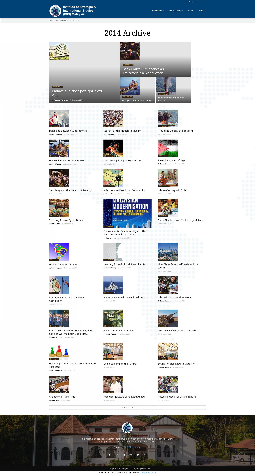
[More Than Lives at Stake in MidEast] (182, 318)
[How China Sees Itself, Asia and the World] (182, 252)
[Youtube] (145, 454)
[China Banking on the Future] (127, 351)
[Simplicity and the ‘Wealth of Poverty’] (73, 178)
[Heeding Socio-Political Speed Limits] (127, 252)
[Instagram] (116, 454)
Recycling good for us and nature (177, 396)
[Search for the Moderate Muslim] (127, 118)
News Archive (190, 2)
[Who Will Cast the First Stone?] (182, 285)
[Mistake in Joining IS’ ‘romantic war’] (127, 148)
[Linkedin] (124, 454)
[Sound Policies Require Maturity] (182, 351)
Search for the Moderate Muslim (122, 130)
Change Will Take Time (62, 396)
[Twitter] (138, 454)
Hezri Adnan (56, 164)
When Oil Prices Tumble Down (66, 160)
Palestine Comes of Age (171, 160)
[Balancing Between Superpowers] (73, 118)
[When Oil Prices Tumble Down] (73, 148)
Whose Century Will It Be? (173, 190)
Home (51, 20)
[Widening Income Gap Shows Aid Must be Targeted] (73, 351)
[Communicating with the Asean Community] (73, 285)
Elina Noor (110, 134)
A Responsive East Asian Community (124, 190)
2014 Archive (57, 87)
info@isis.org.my (133, 447)
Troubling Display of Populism (175, 130)
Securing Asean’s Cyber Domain (67, 220)
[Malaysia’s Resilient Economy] (137, 86)
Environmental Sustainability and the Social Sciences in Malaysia (124, 233)
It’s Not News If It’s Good (63, 264)
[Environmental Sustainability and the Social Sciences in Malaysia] (127, 213)
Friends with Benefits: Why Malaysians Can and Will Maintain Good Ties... (71, 332)
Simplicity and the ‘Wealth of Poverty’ (70, 190)
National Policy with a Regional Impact (125, 297)
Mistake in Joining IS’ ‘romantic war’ (123, 160)
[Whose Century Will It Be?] (182, 178)
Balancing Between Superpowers (68, 130)
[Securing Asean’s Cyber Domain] (73, 208)
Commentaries (61, 20)
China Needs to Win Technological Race (180, 220)
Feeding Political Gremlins (118, 330)
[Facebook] (109, 454)
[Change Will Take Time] (73, 384)
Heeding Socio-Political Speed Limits (124, 264)
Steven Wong (111, 194)
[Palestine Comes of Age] (182, 148)
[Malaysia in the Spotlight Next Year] (84, 51)
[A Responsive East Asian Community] (127, 178)
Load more (126, 407)
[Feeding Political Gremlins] (127, 318)
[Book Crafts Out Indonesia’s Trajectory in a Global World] (155, 51)
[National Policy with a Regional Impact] (127, 285)
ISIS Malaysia (56, 370)
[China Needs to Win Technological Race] (182, 208)
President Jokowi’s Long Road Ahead (124, 396)
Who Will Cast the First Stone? (175, 297)
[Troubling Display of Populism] (182, 118)
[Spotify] (131, 454)
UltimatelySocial (148, 472)
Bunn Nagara (56, 134)
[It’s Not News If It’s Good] (73, 252)
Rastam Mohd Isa (61, 100)
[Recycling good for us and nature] (182, 384)
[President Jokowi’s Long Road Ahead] (127, 384)
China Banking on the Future (119, 363)
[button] (203, 2)
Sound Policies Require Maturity (176, 363)
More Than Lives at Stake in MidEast (179, 330)
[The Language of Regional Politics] (173, 86)
